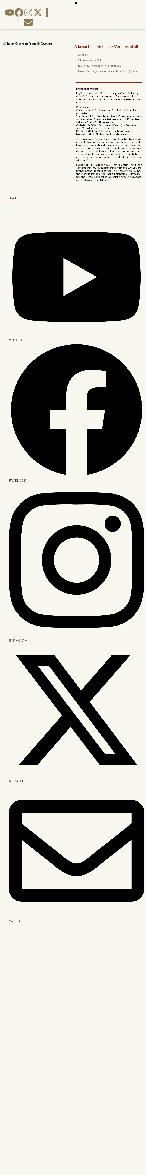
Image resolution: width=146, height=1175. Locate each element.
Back (13, 198)
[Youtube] (9, 12)
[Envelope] (28, 22)
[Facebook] (18, 12)
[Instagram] (28, 12)
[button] (76, 3)
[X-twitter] (37, 12)
